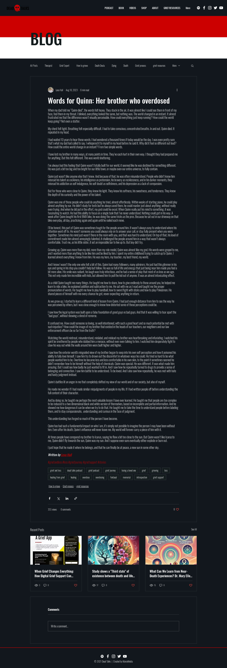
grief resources (159, 65)
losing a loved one (129, 470)
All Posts (34, 65)
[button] (192, 65)
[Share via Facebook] (49, 498)
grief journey (110, 470)
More (174, 65)
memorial (127, 477)
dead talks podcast (74, 470)
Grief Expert (64, 65)
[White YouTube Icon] (221, 7)
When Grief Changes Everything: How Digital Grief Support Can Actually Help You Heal (54, 573)
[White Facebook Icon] (204, 7)
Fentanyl (113, 477)
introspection (142, 477)
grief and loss (55, 470)
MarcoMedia (128, 661)
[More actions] (177, 90)
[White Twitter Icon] (215, 7)
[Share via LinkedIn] (67, 498)
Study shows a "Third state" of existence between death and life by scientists (112, 573)
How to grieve (82, 65)
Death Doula (100, 65)
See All (194, 529)
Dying (114, 65)
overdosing (100, 477)
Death (125, 65)
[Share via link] (75, 498)
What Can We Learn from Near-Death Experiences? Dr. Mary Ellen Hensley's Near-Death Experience (171, 573)
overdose (86, 477)
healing (73, 477)
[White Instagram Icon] (209, 7)
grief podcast (93, 470)
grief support (158, 477)
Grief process (140, 65)
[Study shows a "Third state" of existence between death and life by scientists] (113, 550)
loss (166, 470)
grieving (155, 470)
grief (144, 470)
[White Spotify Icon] (198, 7)
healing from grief (57, 477)
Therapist (48, 65)
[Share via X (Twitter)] (58, 498)
